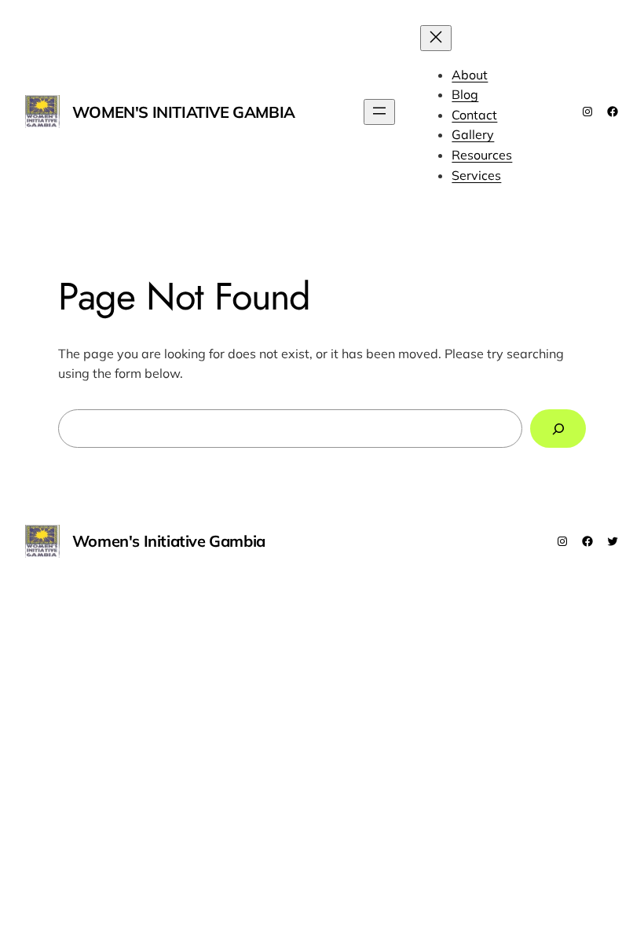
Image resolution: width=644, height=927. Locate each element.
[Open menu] (379, 112)
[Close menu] (436, 38)
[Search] (558, 428)
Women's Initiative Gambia (183, 112)
